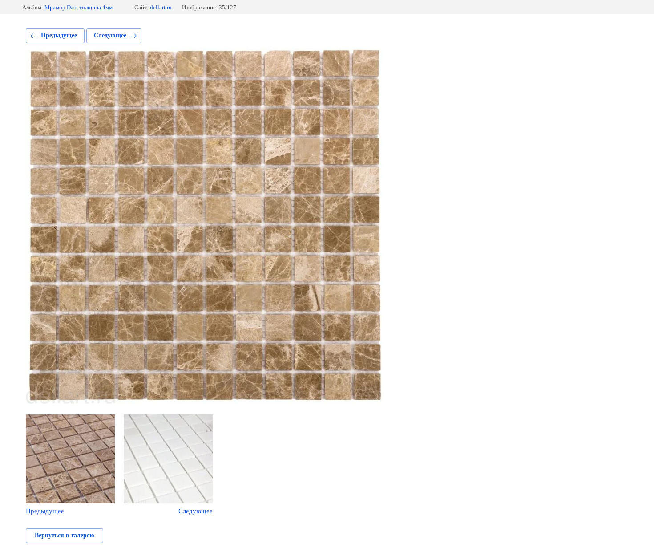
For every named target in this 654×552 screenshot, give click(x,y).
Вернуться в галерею (64, 535)
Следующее (110, 35)
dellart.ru (161, 7)
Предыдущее (59, 35)
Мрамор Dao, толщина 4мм (78, 7)
